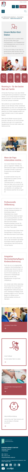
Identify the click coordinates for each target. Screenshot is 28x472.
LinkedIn (10, 465)
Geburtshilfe (6, 18)
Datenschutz (8, 460)
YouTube (3, 468)
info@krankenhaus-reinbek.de (8, 457)
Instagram (15, 465)
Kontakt (24, 2)
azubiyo (10, 468)
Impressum (4, 460)
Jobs (25, 460)
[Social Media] (13, 6)
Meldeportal (20, 460)
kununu (19, 465)
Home (9, 461)
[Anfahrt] (17, 6)
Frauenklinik (20, 17)
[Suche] (25, 11)
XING (7, 465)
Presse (21, 2)
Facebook (3, 465)
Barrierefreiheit (15, 460)
